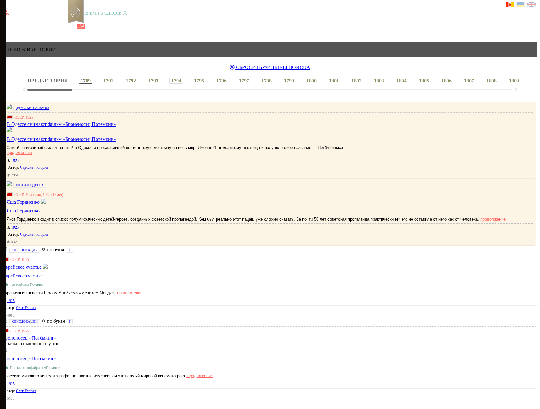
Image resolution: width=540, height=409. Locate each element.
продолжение (19, 152)
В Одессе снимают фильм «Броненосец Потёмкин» (61, 139)
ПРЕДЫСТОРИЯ (48, 80)
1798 (267, 80)
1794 (176, 80)
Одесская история (34, 167)
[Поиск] (81, 26)
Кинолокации (25, 250)
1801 (334, 80)
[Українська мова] (521, 5)
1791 (108, 80)
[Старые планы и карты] (39, 26)
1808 (492, 80)
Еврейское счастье (22, 275)
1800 (312, 80)
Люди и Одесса (30, 185)
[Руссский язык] (511, 5)
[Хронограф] (17, 26)
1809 (514, 80)
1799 (289, 80)
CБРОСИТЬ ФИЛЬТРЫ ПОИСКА (272, 67)
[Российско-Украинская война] (28, 26)
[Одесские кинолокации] (60, 26)
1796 (222, 80)
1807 (469, 80)
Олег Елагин (26, 308)
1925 (15, 160)
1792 (131, 80)
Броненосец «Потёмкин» (29, 358)
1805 (424, 80)
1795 (199, 80)
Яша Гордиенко (23, 210)
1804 (402, 80)
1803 (379, 80)
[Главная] (7, 26)
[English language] (532, 5)
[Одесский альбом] (49, 26)
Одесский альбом (32, 108)
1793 (153, 80)
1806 (447, 80)
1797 (244, 80)
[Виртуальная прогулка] (71, 26)
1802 (357, 80)
